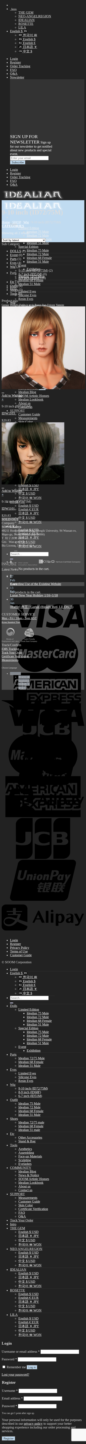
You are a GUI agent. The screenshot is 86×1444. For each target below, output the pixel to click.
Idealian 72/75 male (31, 1122)
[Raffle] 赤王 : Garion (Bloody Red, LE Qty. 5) (41, 607)
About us (24, 403)
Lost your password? (15, 1374)
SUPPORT (17, 410)
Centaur (5, 305)
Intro (13, 9)
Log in (32, 1367)
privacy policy (33, 1423)
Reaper (38, 305)
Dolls (13, 1006)
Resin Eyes (25, 299)
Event (22, 265)
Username (10, 1390)
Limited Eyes (27, 291)
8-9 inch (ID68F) (30, 278)
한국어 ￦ (29, 35)
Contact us (25, 1190)
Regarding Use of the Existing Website (35, 584)
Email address (12, 1398)
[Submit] (11, 1003)
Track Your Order (12, 652)
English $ (16, 31)
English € (28, 43)
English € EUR (28, 509)
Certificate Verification (15, 656)
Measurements (27, 418)
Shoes (14, 289)
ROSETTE (25, 23)
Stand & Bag (26, 1141)
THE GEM (25, 12)
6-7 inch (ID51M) (30, 274)
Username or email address (21, 1351)
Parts (13, 273)
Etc (12, 282)
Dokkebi (14, 305)
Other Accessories (30, 1137)
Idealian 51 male (29, 1130)
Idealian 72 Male (38, 235)
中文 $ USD (26, 493)
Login (14, 58)
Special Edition (28, 246)
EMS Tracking (10, 648)
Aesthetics (25, 1149)
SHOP (16, 222)
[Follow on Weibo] (15, 549)
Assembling (26, 1152)
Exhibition (33, 1050)
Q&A (14, 73)
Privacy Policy (19, 947)
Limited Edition (28, 228)
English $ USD (28, 505)
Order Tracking (20, 66)
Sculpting (24, 1160)
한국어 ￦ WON (30, 498)
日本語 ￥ (29, 47)
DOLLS (15, 251)
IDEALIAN (26, 20)
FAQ (13, 70)
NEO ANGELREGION (26, 1249)
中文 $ (27, 51)
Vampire (60, 305)
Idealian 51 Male (38, 243)
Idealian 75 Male (38, 232)
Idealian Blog (27, 392)
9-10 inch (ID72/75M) (33, 270)
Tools (13, 293)
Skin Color (25, 422)
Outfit (14, 286)
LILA (22, 27)
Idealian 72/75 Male (31, 1058)
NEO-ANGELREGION (34, 16)
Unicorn (51, 305)
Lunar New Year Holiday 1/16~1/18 (34, 595)
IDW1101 (8, 508)
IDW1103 (8, 413)
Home (6, 222)
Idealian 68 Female (39, 258)
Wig (26, 222)
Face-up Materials (30, 1156)
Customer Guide (29, 414)
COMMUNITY (20, 1167)
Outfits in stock (26, 305)
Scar (44, 305)
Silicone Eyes (27, 295)
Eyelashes (25, 1164)
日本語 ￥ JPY (28, 489)
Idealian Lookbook (30, 399)
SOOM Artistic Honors (33, 395)
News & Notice (28, 1175)
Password (9, 1359)
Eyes (13, 263)
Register (15, 62)
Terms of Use (19, 951)
